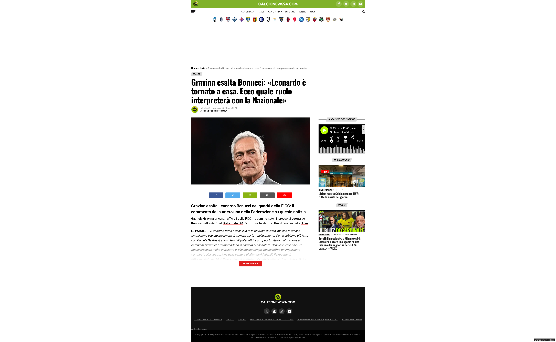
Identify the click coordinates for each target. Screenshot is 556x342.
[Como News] (234, 19)
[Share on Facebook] (216, 195)
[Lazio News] (274, 19)
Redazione (242, 319)
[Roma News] (314, 19)
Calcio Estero (274, 11)
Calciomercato (248, 11)
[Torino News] (328, 19)
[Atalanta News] (214, 19)
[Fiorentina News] (241, 19)
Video (312, 11)
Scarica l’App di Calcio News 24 (208, 319)
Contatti (230, 319)
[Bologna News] (221, 19)
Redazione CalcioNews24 (215, 111)
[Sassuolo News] (321, 19)
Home (194, 68)
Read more (249, 263)
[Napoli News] (301, 19)
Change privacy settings (544, 340)
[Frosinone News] (248, 19)
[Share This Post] (250, 195)
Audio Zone (290, 11)
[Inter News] (261, 19)
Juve (304, 223)
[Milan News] (288, 19)
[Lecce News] (281, 19)
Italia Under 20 (233, 223)
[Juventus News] (268, 19)
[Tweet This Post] (233, 195)
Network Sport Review (352, 319)
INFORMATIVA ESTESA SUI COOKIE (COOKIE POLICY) (317, 319)
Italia (202, 68)
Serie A (261, 11)
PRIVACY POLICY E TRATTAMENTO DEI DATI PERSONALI (271, 319)
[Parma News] (308, 19)
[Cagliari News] (228, 19)
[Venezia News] (341, 19)
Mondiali (302, 11)
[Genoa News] (254, 19)
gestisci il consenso (198, 329)
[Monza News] (294, 19)
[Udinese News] (334, 19)
